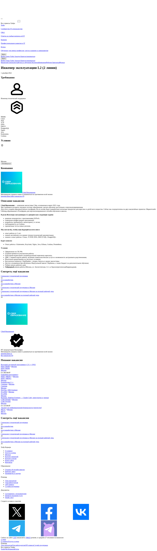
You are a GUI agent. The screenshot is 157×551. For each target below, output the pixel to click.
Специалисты (13, 62)
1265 (14, 538)
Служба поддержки (12, 486)
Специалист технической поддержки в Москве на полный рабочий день (27, 291)
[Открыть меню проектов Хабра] (2, 18)
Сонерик (4, 384)
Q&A (6, 549)
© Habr (3, 539)
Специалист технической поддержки (14, 276)
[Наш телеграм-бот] (49, 536)
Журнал (62, 62)
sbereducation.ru (6, 196)
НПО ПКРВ (5, 366)
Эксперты (35, 62)
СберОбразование (28, 192)
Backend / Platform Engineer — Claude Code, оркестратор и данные (25, 398)
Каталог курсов (10, 458)
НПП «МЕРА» (6, 376)
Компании (42, 62)
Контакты (8, 462)
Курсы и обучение (24, 62)
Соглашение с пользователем (15, 494)
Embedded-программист (9, 375)
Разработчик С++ (7, 382)
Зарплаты (55, 62)
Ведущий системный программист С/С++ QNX (18, 365)
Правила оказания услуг (14, 496)
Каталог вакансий (11, 457)
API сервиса (9, 484)
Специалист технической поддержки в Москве (18, 287)
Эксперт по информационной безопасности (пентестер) (21, 408)
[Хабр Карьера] (9, 21)
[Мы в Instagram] (113, 519)
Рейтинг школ (10, 471)
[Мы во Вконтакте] (81, 519)
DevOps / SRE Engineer (9, 390)
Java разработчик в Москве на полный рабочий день (20, 295)
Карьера (11, 549)
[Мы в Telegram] (17, 536)
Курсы (16, 549)
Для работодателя (11, 483)
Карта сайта (9, 460)
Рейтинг (49, 62)
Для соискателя (10, 481)
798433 (28, 538)
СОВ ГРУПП (6, 399)
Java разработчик (7, 280)
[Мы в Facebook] (49, 519)
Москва (14, 366)
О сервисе (8, 451)
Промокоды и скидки (13, 473)
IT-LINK (4, 392)
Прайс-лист (9, 497)
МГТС (3, 410)
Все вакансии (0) (18, 196)
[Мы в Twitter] (17, 519)
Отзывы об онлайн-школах (15, 470)
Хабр (3, 549)
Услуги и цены (10, 453)
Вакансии (4, 62)
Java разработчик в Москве (11, 284)
